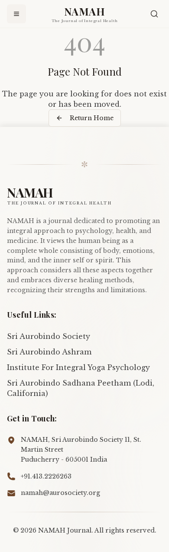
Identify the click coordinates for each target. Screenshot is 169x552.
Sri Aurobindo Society (48, 336)
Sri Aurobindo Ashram (49, 352)
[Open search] (154, 14)
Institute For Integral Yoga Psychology (78, 367)
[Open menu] (16, 13)
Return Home (92, 118)
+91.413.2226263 (46, 476)
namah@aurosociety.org (60, 493)
